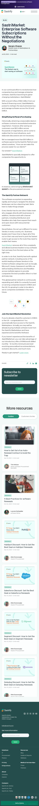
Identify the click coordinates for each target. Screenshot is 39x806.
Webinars (23, 758)
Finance (4, 758)
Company (5, 774)
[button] (23, 12)
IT (2, 753)
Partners (23, 768)
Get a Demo (19, 803)
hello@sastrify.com (8, 726)
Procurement (6, 755)
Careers (4, 777)
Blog (22, 753)
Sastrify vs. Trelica (7, 791)
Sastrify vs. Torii (7, 788)
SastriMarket (17, 151)
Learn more (23, 352)
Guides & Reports (26, 755)
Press (22, 765)
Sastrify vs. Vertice (7, 786)
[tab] (11, 416)
